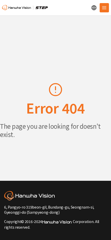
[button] (94, 7)
